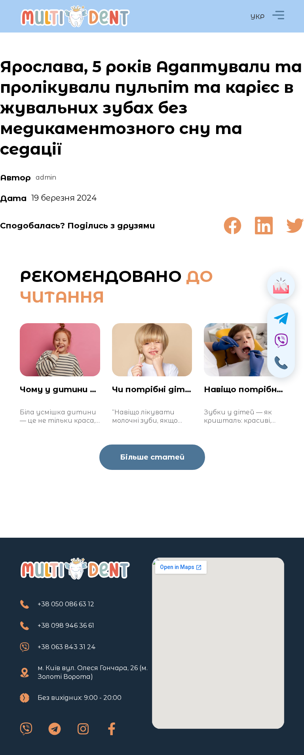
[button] (232, 225)
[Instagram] (83, 728)
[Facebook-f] (111, 728)
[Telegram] (54, 728)
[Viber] (26, 728)
